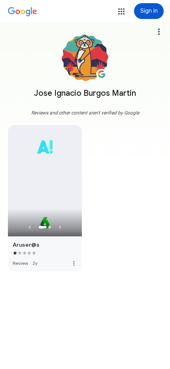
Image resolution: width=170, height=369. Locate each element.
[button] (121, 11)
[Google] (22, 12)
